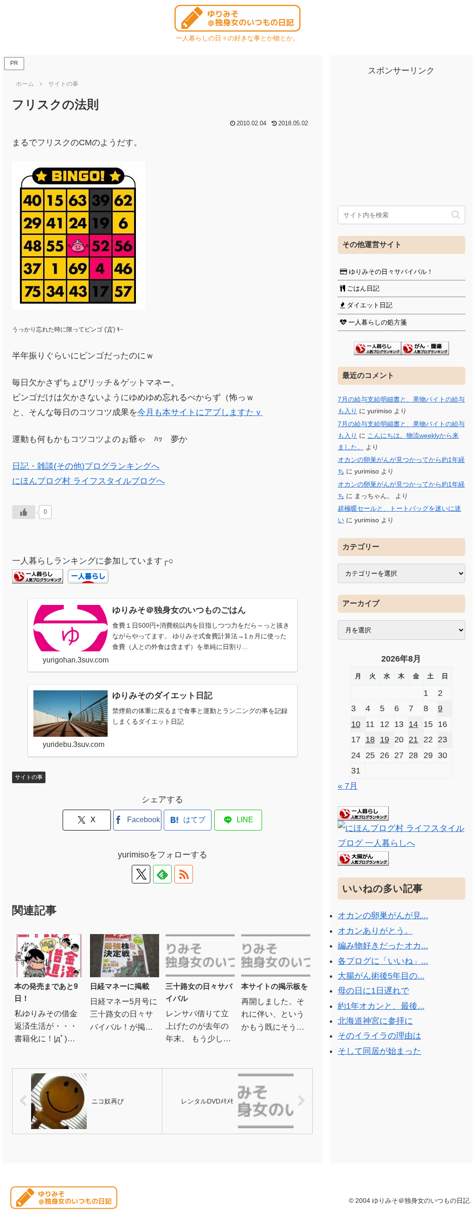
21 (413, 739)
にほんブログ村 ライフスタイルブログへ (88, 481)
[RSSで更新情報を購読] (183, 874)
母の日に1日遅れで (373, 990)
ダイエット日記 (368, 305)
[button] (456, 214)
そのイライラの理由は (379, 1035)
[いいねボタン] (23, 512)
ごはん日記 (362, 288)
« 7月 (348, 786)
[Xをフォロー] (141, 874)
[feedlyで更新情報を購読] (162, 874)
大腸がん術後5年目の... (381, 975)
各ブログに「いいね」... (383, 961)
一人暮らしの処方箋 (377, 322)
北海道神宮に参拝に (375, 1021)
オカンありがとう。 (375, 930)
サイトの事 (29, 777)
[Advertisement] (401, 136)
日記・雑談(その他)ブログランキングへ (86, 466)
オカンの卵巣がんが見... (383, 915)
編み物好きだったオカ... (383, 945)
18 (370, 739)
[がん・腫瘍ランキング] (425, 347)
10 (355, 724)
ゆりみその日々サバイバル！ (390, 271)
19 (384, 739)
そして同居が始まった (379, 1051)
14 (413, 724)
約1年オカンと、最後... (381, 1006)
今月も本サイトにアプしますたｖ (200, 412)
